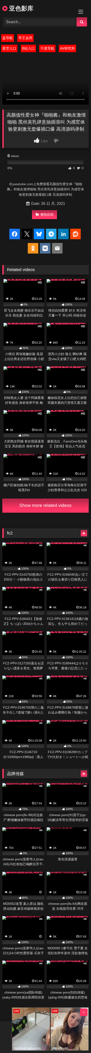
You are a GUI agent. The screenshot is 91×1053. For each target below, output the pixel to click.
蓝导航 (7, 38)
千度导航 (47, 48)
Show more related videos (45, 505)
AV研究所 (67, 48)
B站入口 (28, 48)
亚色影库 (20, 8)
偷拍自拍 (46, 214)
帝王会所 (25, 38)
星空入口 (9, 48)
